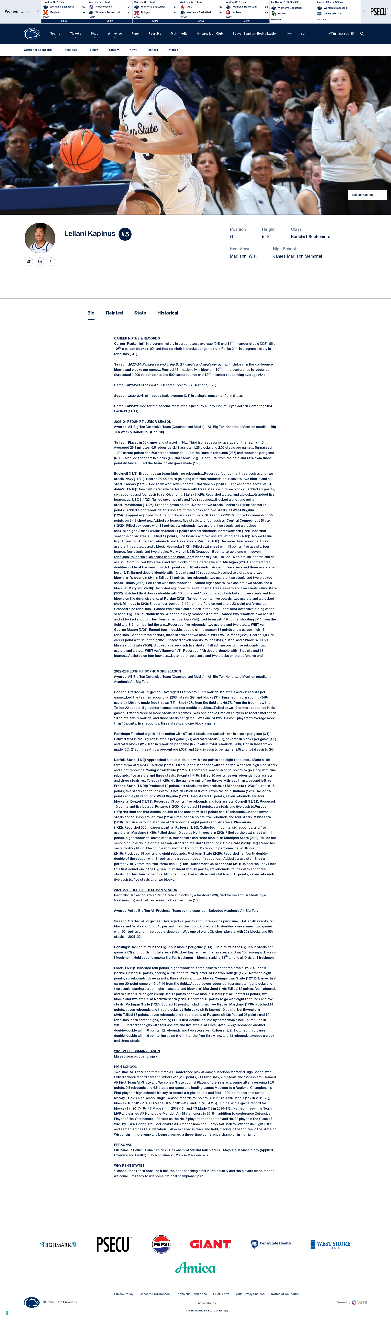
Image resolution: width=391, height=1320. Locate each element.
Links (64, 21)
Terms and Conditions (191, 1294)
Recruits (154, 34)
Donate (153, 51)
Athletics (115, 34)
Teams (55, 34)
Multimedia (179, 34)
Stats (112, 50)
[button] (38, 11)
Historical (167, 313)
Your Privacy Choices (250, 1294)
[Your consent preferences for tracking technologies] (7, 1313)
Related (114, 313)
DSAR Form (221, 1294)
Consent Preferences (155, 1294)
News (133, 50)
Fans (135, 34)
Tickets (75, 34)
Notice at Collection (285, 1294)
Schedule (71, 50)
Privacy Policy (123, 1294)
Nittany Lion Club (210, 34)
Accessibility (207, 1303)
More (172, 50)
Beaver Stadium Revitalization (255, 34)
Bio (91, 313)
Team (92, 50)
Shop (94, 34)
